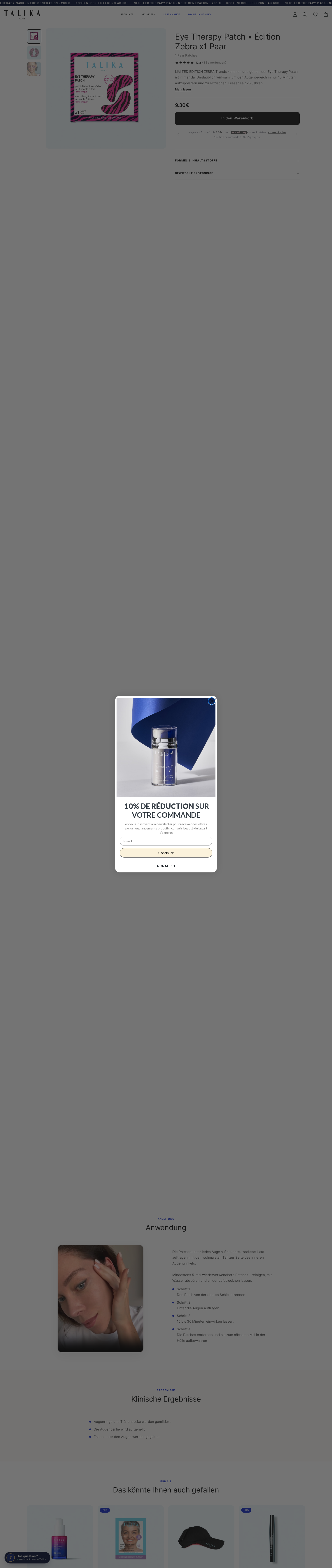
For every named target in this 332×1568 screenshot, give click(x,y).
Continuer (166, 852)
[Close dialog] (211, 701)
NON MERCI (166, 866)
